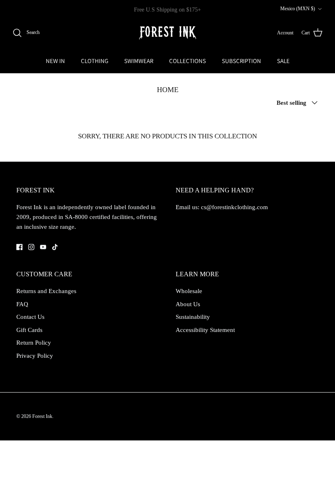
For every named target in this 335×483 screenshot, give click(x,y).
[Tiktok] (55, 247)
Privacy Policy (34, 355)
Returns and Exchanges (46, 291)
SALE (283, 61)
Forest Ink (42, 416)
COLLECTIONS (187, 61)
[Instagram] (31, 247)
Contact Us (30, 317)
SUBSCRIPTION (241, 61)
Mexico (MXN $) (297, 8)
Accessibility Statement (205, 330)
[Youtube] (43, 247)
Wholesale (189, 291)
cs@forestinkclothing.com (234, 207)
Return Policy (33, 342)
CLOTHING (94, 61)
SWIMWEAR (138, 61)
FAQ (22, 304)
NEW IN (55, 61)
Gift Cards (29, 330)
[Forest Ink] (167, 33)
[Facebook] (19, 247)
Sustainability (193, 317)
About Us (188, 304)
